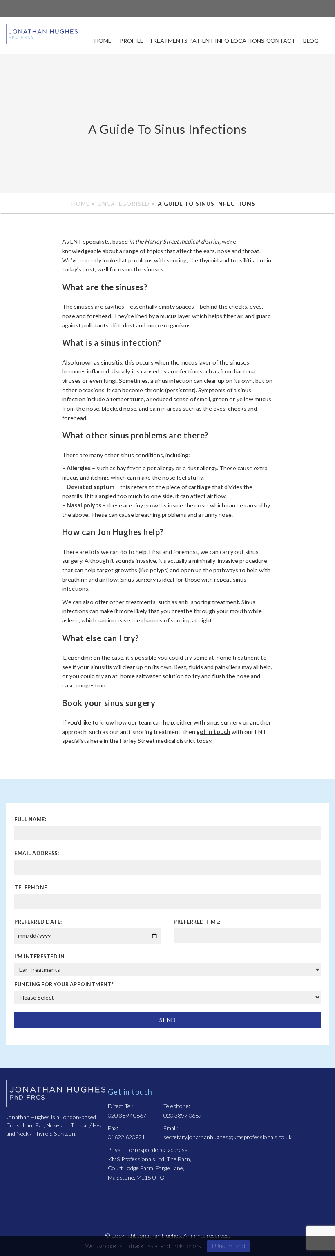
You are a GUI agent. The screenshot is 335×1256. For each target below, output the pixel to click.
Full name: (30, 819)
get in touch (213, 731)
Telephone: (31, 888)
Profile (131, 40)
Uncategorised (124, 203)
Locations (247, 40)
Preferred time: (197, 922)
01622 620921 (126, 1137)
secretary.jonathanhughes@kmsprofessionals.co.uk (227, 1137)
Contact (280, 40)
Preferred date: (38, 922)
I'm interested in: (40, 957)
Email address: (36, 853)
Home (103, 40)
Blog (311, 40)
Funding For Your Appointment (64, 984)
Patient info (209, 40)
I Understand (228, 1245)
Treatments (168, 40)
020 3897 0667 (127, 1115)
